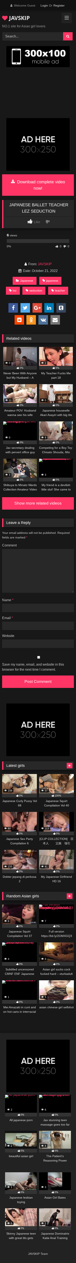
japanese (52, 280)
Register (59, 5)
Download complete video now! (40, 185)
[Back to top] (63, 1250)
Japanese (26, 280)
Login (44, 5)
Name (7, 600)
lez (14, 290)
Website (8, 636)
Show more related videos (38, 503)
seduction (35, 290)
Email (7, 618)
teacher (60, 290)
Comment (9, 545)
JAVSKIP (19, 18)
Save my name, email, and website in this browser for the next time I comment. (33, 667)
